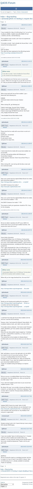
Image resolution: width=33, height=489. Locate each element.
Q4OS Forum (8, 3)
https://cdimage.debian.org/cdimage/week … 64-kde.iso (15, 303)
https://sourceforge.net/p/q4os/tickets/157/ (12, 53)
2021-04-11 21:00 (25, 143)
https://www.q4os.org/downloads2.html (11, 408)
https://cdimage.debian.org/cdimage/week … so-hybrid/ (15, 306)
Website (5, 66)
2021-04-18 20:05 (25, 369)
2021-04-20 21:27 (25, 396)
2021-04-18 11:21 (25, 281)
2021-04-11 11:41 (25, 61)
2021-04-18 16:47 (25, 344)
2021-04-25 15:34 (25, 446)
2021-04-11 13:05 (25, 86)
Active (18, 12)
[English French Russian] (4, 486)
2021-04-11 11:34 (25, 25)
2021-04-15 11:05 (25, 213)
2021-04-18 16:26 (25, 310)
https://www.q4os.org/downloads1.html (11, 186)
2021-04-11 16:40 (25, 122)
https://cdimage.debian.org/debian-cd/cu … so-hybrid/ (14, 182)
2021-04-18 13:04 (25, 292)
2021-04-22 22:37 (25, 428)
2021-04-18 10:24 (25, 259)
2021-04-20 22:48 (25, 416)
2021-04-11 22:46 (25, 169)
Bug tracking (11, 17)
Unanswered (24, 12)
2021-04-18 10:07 (25, 230)
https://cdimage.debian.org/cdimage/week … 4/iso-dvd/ (15, 288)
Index (3, 17)
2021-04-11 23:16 (25, 190)
